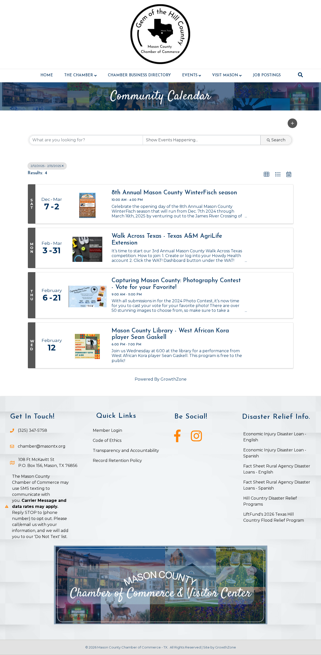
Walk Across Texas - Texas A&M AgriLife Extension (167, 239)
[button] (292, 123)
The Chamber (78, 75)
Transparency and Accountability (126, 450)
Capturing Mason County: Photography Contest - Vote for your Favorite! (176, 284)
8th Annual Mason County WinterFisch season (174, 193)
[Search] (300, 74)
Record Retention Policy (117, 460)
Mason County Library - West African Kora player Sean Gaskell (170, 334)
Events (189, 75)
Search (278, 140)
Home (46, 75)
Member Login (107, 430)
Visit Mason (225, 75)
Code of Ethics (107, 440)
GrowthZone (173, 379)
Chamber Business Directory (139, 75)
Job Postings (267, 75)
